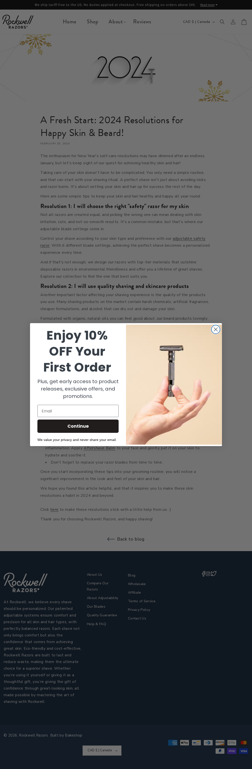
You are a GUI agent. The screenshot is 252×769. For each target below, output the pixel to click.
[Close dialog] (215, 329)
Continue (78, 426)
